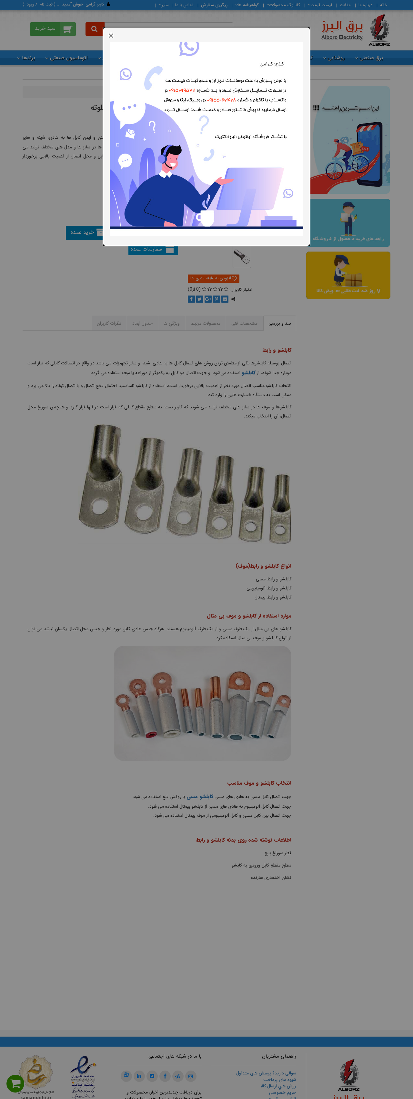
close (111, 35)
